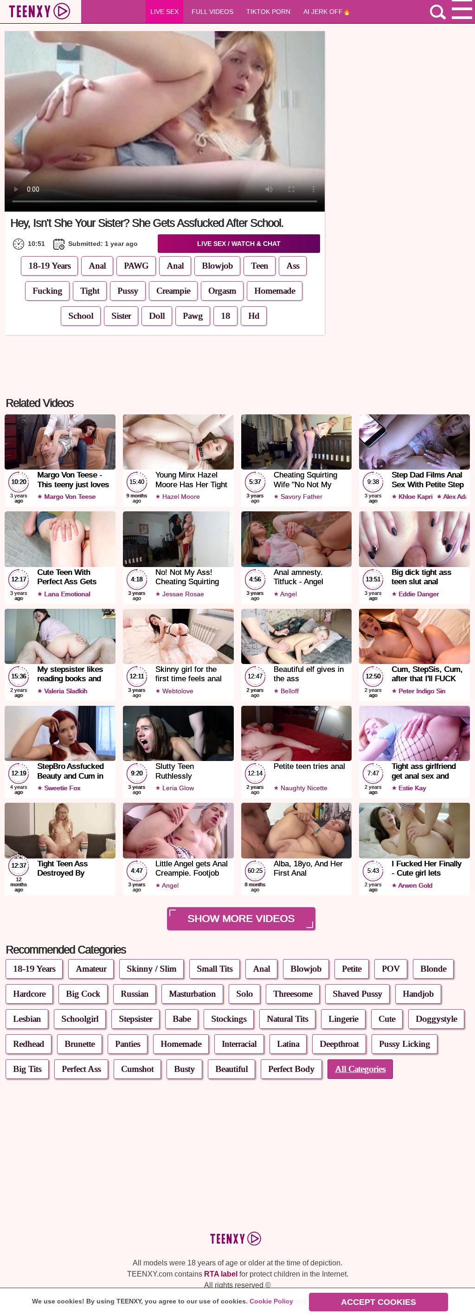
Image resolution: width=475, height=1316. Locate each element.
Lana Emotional (66, 594)
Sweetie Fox (61, 788)
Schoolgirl (79, 1019)
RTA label (221, 1274)
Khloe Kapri (414, 496)
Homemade (180, 1044)
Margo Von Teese (69, 496)
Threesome (292, 994)
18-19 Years (49, 266)
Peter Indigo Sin (421, 691)
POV (391, 969)
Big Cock (83, 994)
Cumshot (137, 1069)
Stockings (228, 1019)
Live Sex (164, 11)
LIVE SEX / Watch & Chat (239, 243)
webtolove (176, 691)
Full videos (212, 11)
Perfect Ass (81, 1069)
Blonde (433, 969)
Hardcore (29, 994)
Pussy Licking (404, 1044)
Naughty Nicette (303, 788)
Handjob (418, 994)
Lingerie (343, 1019)
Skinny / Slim (151, 969)
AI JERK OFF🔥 (327, 11)
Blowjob (305, 969)
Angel (288, 594)
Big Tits (27, 1069)
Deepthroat (339, 1044)
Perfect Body (291, 1069)
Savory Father (300, 496)
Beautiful (231, 1069)
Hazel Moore (180, 496)
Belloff (289, 691)
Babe (182, 1019)
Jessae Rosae (182, 594)
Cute (387, 1019)
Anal (97, 266)
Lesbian (27, 1019)
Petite (351, 969)
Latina (288, 1044)
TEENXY (40, 12)
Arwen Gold (414, 885)
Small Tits (214, 969)
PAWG (136, 266)
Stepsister (135, 1019)
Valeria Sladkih (64, 691)
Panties (127, 1044)
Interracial (239, 1044)
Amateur (91, 969)
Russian (134, 994)
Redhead (28, 1044)
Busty (184, 1069)
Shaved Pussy (357, 994)
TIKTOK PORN (268, 11)
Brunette (79, 1044)
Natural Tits (287, 1019)
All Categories (360, 1069)
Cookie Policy (271, 1301)
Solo (244, 994)
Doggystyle (436, 1019)
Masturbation (192, 994)
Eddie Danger (418, 594)
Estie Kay (411, 788)
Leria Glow (177, 788)
